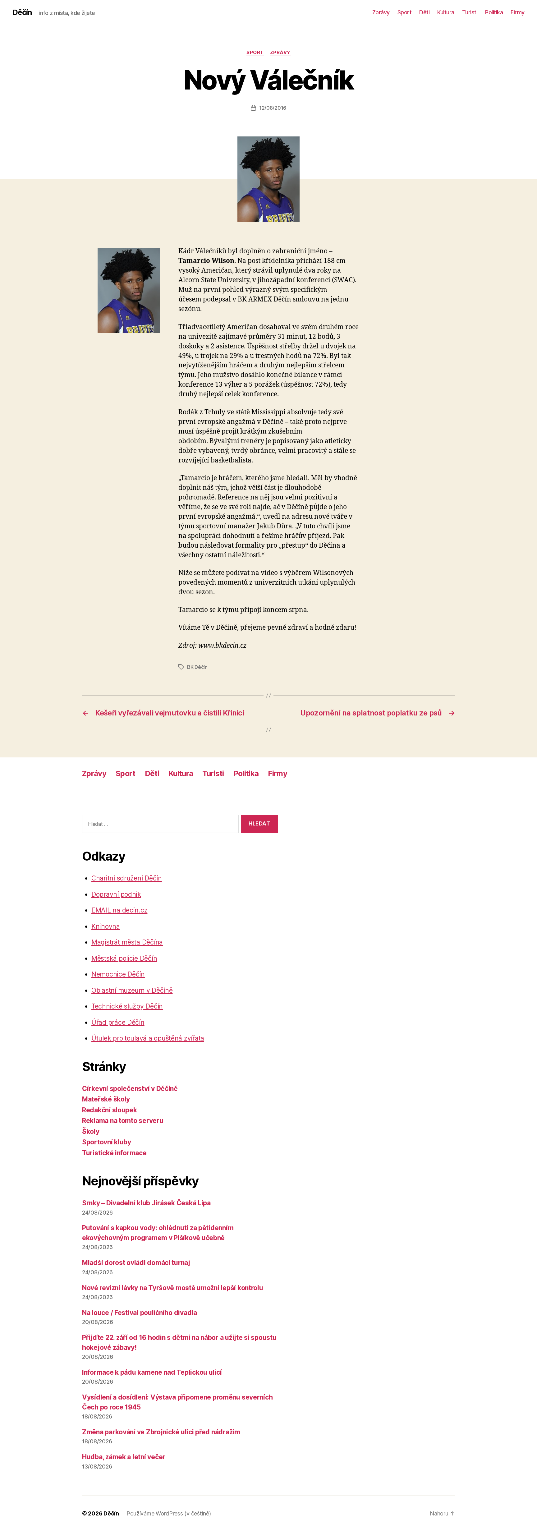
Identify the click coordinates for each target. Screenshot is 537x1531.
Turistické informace (114, 1153)
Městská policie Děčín (124, 958)
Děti (424, 12)
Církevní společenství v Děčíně (130, 1088)
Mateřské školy (106, 1099)
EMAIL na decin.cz (119, 910)
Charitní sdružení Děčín (126, 878)
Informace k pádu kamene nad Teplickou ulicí (152, 1372)
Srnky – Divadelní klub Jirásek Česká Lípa (146, 1203)
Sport (404, 12)
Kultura (445, 12)
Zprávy (381, 12)
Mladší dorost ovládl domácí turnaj (136, 1263)
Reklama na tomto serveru (122, 1120)
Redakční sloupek (109, 1110)
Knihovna (105, 926)
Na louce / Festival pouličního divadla (139, 1313)
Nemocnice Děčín (118, 974)
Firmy (518, 12)
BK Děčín (197, 667)
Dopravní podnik (116, 894)
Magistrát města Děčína (127, 942)
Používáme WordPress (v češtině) (168, 1513)
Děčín (22, 12)
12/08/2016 (272, 108)
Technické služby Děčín (127, 1006)
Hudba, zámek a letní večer (123, 1457)
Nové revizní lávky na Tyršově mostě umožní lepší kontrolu (172, 1288)
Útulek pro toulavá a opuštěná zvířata (147, 1038)
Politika (494, 12)
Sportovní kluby (106, 1142)
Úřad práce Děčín (118, 1022)
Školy (90, 1131)
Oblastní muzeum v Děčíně (132, 990)
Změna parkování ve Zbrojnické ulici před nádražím (161, 1432)
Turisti (470, 12)
